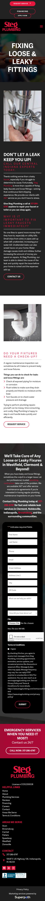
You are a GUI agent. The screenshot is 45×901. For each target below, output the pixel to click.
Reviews (6, 800)
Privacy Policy (22, 889)
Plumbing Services (10, 797)
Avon (4, 825)
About (5, 794)
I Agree (13, 649)
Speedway (7, 838)
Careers (5, 806)
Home (5, 791)
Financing (6, 803)
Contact (6, 809)
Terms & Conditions (11, 815)
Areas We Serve (9, 812)
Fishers (5, 835)
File (9, 619)
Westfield (6, 841)
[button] (41, 26)
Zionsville (6, 844)
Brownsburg (7, 829)
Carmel (5, 832)
